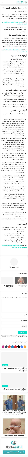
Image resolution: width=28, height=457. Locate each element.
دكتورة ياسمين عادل (21, 11)
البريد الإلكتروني (24, 320)
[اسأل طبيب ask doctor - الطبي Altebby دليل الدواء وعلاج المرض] (14, 447)
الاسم (26, 314)
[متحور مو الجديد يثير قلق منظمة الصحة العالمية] (7, 280)
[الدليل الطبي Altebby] (21, 2)
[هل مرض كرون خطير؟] (21, 280)
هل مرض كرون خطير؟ (22, 285)
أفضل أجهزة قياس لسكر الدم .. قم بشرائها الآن (15, 389)
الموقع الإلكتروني (24, 326)
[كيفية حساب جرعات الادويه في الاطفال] (14, 426)
